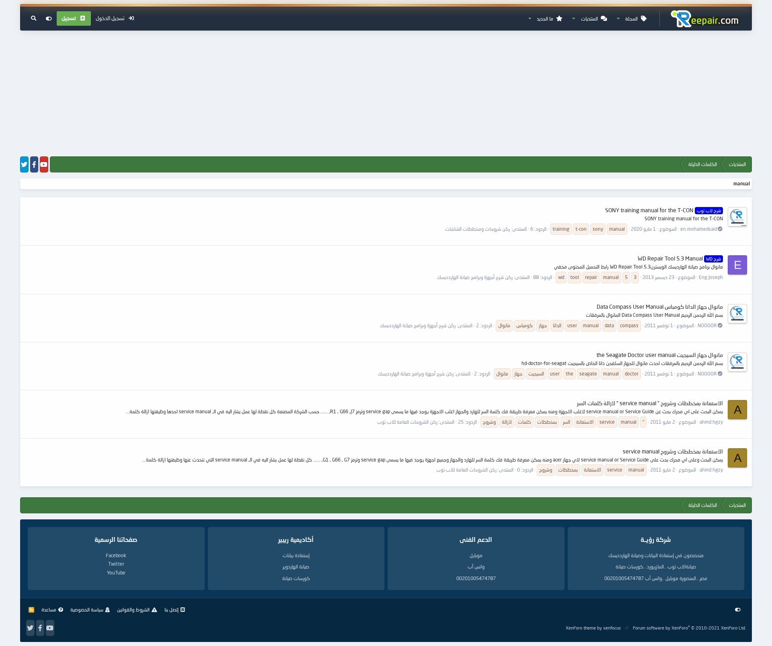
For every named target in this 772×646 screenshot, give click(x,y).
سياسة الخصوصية (86, 610)
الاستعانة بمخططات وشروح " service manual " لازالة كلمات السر (650, 403)
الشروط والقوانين (133, 610)
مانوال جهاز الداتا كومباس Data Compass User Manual (660, 306)
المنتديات (589, 19)
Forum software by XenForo (689, 627)
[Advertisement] (386, 94)
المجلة (631, 19)
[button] (618, 18)
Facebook (116, 555)
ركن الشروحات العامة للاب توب (407, 422)
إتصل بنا (171, 610)
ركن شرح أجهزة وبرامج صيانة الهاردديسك (475, 277)
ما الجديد (545, 19)
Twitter (116, 564)
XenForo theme (581, 627)
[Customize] (49, 18)
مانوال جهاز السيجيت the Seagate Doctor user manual (659, 354)
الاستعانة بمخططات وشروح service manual (673, 451)
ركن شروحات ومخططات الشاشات (477, 229)
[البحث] (33, 18)
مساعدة (48, 610)
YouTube (116, 573)
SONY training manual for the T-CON (663, 210)
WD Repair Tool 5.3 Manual (679, 258)
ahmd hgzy (711, 422)
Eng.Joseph (711, 277)
